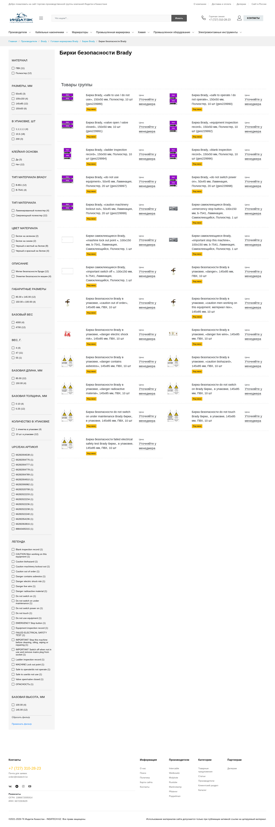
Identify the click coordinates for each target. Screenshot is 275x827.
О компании (200, 4)
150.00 (21, 383)
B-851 (21, 185)
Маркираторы (80, 32)
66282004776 (24, 459)
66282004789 (24, 474)
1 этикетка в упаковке (29, 429)
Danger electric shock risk (30, 581)
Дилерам (241, 4)
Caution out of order (27, 571)
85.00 (21, 378)
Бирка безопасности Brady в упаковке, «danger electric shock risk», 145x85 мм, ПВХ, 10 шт (107, 334)
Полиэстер (24, 73)
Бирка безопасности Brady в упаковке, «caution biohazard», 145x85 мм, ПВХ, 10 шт (212, 362)
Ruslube (173, 782)
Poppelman (174, 796)
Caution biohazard (27, 561)
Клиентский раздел (208, 785)
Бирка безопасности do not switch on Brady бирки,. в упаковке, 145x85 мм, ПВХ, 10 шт (215, 389)
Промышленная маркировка (113, 32)
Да (19, 159)
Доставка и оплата (221, 4)
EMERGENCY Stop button (31, 623)
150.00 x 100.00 (26, 302)
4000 (20, 322)
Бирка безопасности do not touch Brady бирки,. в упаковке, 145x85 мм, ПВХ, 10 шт (213, 416)
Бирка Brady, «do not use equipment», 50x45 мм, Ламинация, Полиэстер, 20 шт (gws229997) (109, 182)
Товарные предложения (205, 770)
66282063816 (24, 524)
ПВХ (20, 68)
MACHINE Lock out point (30, 664)
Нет (20, 164)
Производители (18, 32)
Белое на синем (26, 241)
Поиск (143, 773)
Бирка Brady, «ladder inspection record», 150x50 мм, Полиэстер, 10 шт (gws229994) (109, 154)
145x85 (22, 103)
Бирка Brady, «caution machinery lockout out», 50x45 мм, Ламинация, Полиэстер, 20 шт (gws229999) (109, 209)
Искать (179, 18)
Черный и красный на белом (32, 251)
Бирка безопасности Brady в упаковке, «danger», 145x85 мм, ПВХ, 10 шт (213, 272)
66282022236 (24, 504)
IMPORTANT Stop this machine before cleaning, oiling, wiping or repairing (32, 642)
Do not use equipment (29, 618)
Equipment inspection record (32, 628)
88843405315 (24, 529)
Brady (44, 41)
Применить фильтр (22, 724)
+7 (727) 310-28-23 (220, 19)
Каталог (202, 790)
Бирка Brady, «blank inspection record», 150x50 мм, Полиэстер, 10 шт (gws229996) (215, 154)
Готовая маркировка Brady (64, 41)
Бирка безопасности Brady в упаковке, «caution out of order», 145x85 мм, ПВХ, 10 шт (107, 303)
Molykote (173, 777)
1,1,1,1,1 (22, 129)
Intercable (174, 768)
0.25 (20, 408)
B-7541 (21, 190)
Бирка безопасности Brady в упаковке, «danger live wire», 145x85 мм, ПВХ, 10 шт (216, 334)
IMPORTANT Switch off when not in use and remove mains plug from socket (33, 652)
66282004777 (24, 464)
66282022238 (24, 509)
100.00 (21, 705)
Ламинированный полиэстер (32, 210)
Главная (13, 41)
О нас (143, 768)
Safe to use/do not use (29, 674)
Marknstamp (175, 787)
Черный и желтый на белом (32, 246)
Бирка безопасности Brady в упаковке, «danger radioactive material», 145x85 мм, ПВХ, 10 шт (108, 389)
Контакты (253, 18)
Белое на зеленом (27, 236)
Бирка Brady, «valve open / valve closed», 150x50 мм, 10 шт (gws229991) (107, 127)
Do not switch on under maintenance (27, 602)
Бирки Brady (88, 41)
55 (19, 357)
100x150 (22, 98)
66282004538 (24, 454)
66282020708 (24, 489)
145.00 (22, 709)
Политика (145, 777)
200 (19, 139)
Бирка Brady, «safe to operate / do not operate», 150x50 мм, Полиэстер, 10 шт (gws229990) (214, 99)
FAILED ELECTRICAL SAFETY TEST (31, 633)
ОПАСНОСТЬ (24, 684)
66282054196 (24, 519)
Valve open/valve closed (29, 679)
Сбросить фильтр (21, 717)
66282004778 (24, 469)
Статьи (201, 776)
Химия (142, 32)
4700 (21, 327)
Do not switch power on (29, 608)
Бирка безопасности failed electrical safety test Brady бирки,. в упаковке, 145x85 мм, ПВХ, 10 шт (109, 444)
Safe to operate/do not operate (33, 669)
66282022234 (24, 499)
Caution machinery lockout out (33, 566)
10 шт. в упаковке (27, 434)
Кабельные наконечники (49, 32)
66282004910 (24, 479)
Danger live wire (25, 586)
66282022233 (24, 494)
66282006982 (24, 484)
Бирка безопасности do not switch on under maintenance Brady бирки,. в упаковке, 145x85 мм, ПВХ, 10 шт (109, 416)
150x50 (21, 108)
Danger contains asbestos (31, 576)
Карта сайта (146, 782)
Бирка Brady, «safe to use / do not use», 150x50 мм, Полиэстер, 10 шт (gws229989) (109, 99)
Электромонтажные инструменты (218, 32)
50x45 (20, 93)
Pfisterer (173, 791)
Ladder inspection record (30, 659)
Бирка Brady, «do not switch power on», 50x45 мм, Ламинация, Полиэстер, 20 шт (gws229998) (214, 182)
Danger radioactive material (31, 591)
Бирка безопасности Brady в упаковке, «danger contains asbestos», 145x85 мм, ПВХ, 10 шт (108, 362)
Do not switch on (26, 596)
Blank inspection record (29, 549)
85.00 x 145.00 (26, 297)
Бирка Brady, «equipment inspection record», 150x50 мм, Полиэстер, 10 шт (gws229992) (215, 127)
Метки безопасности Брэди (32, 271)
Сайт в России (259, 4)
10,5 (20, 134)
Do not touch (24, 613)
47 (19, 353)
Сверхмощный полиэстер (31, 215)
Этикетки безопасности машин (33, 276)
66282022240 (24, 514)
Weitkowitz (174, 773)
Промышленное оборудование (172, 32)
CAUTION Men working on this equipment (31, 555)
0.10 (20, 404)
